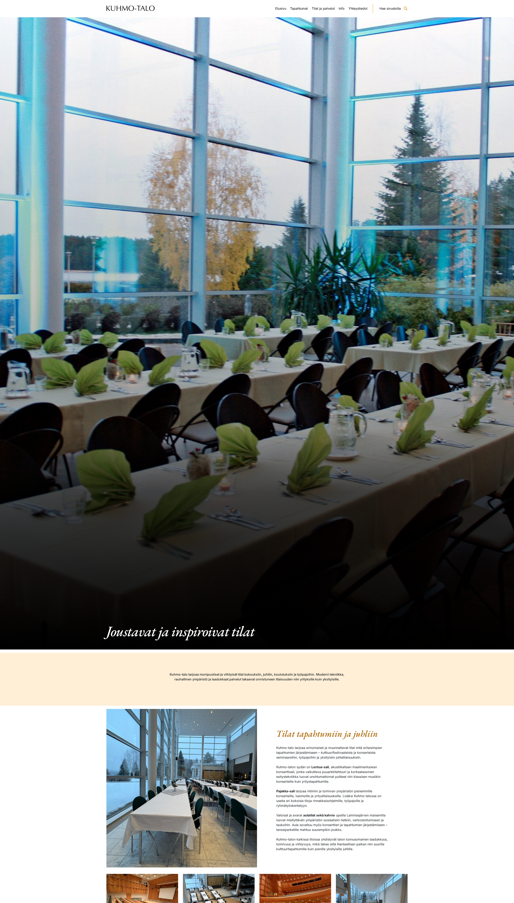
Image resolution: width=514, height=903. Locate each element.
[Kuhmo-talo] (130, 8)
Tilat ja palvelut (323, 8)
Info (342, 8)
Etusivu (280, 8)
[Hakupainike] (406, 8)
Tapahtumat (299, 8)
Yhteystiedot (358, 8)
